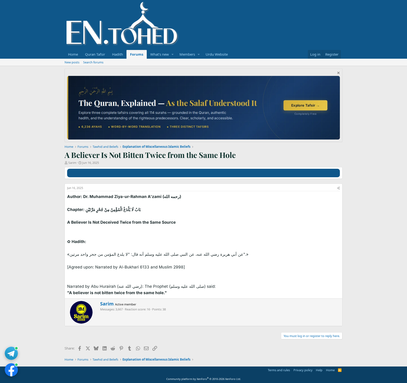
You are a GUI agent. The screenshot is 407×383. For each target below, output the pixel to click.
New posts (72, 62)
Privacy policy (303, 370)
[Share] (338, 188)
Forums (136, 54)
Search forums (93, 62)
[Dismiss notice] (338, 73)
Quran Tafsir (95, 54)
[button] (172, 54)
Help (319, 370)
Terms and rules (279, 370)
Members (187, 54)
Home (73, 54)
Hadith (117, 54)
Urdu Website (217, 54)
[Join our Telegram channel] (11, 353)
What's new (159, 54)
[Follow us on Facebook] (11, 369)
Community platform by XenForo (203, 379)
